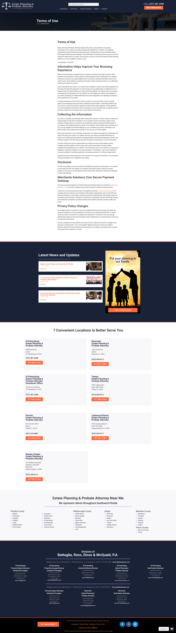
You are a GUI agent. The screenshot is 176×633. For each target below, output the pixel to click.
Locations (63, 9)
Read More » (43, 269)
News (96, 9)
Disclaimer (74, 624)
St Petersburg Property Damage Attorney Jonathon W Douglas (54, 568)
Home (38, 23)
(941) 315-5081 (32, 433)
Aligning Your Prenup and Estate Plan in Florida (56, 264)
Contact (104, 9)
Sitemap (92, 624)
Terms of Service (104, 631)
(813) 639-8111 (98, 359)
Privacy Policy (83, 624)
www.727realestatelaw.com (155, 577)
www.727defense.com (88, 577)
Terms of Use (100, 624)
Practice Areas (85, 9)
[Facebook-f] (129, 624)
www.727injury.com (20, 580)
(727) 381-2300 (154, 4)
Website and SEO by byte (88, 628)
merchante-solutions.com (106, 191)
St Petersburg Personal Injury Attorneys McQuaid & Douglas (20, 568)
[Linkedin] (122, 624)
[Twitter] (135, 624)
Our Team (73, 9)
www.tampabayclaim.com (54, 580)
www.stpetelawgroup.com (121, 562)
